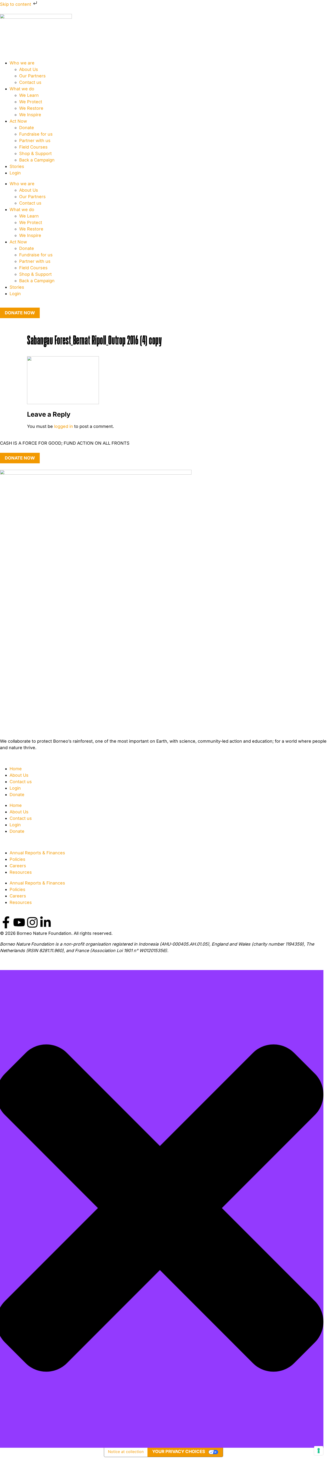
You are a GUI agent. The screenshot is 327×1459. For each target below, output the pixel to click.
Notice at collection (126, 1451)
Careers (18, 865)
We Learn (29, 95)
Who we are (22, 62)
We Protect (30, 101)
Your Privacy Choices (178, 1451)
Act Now (18, 121)
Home (16, 768)
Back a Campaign (37, 159)
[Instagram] (32, 922)
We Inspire (30, 114)
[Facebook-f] (6, 922)
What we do (22, 88)
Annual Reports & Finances (37, 852)
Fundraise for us (36, 134)
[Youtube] (19, 922)
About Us (28, 69)
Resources (21, 872)
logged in (63, 426)
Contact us (30, 82)
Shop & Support (35, 153)
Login (15, 172)
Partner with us (35, 140)
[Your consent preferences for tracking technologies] (318, 1450)
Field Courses (33, 146)
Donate (26, 127)
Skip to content (16, 4)
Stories (17, 166)
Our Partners (32, 75)
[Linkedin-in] (45, 922)
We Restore (31, 108)
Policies (17, 859)
